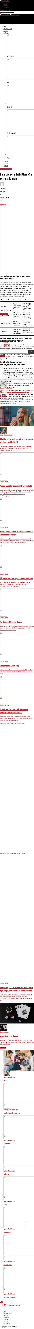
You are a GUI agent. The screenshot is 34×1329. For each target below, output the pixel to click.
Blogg (5, 341)
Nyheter (5, 31)
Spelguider (6, 344)
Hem (4, 27)
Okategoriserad (7, 29)
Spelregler (6, 33)
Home (5, 4)
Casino (5, 342)
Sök (1, 349)
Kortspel (6, 7)
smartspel (3, 204)
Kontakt (5, 5)
